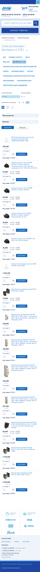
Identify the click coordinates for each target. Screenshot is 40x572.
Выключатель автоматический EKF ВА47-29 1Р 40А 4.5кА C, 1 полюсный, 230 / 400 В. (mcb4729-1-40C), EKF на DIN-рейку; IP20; (24, 317)
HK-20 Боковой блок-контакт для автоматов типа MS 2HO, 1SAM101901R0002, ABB (22, 139)
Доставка (26, 541)
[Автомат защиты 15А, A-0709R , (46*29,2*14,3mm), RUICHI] (6, 191)
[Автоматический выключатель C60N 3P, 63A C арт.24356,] (6, 267)
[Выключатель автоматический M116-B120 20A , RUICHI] (6, 292)
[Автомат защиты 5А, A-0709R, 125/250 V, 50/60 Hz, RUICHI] (6, 242)
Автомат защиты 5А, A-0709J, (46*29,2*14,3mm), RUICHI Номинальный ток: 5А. (21, 215)
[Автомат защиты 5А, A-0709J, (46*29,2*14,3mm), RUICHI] (6, 216)
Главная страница (8, 38)
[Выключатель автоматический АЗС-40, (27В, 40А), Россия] (6, 476)
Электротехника (23, 38)
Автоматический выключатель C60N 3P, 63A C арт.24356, (23, 264)
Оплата (16, 541)
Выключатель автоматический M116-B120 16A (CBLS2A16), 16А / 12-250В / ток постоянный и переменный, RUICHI (24, 424)
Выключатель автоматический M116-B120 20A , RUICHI (24, 290)
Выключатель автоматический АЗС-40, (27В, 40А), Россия (21, 473)
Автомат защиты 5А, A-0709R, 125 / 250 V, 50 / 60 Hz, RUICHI (23, 239)
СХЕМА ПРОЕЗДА (6, 557)
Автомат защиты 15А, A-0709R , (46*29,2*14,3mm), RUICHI (22, 189)
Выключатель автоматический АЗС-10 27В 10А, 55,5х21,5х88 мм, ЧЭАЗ (23, 449)
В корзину (22, 154)
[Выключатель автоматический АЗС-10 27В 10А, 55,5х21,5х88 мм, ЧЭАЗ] (6, 451)
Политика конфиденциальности (11, 568)
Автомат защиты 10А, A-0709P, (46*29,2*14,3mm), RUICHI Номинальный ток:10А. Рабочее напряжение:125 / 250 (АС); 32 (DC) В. (24, 165)
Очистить (22, 127)
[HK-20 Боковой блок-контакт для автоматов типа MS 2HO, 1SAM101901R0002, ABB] (6, 140)
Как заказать (6, 541)
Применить (7, 127)
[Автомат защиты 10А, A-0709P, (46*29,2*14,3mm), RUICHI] (6, 166)
